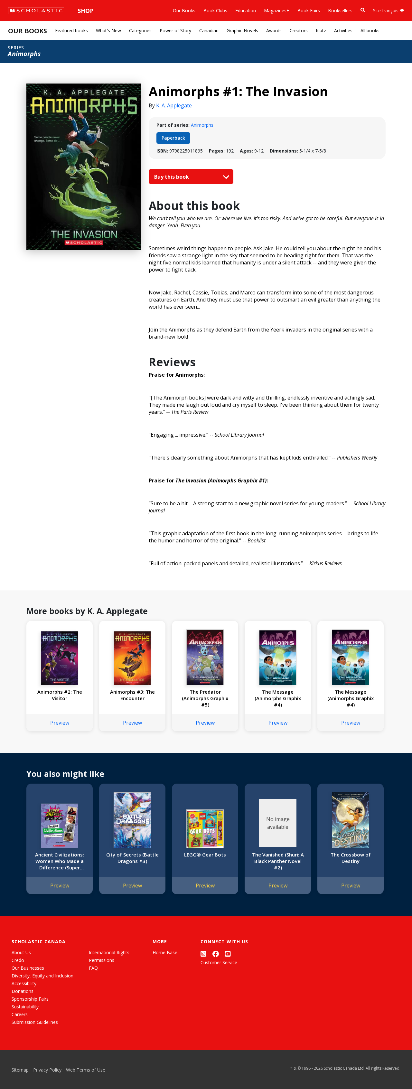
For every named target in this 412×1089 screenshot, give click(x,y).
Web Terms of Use (85, 1070)
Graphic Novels (242, 30)
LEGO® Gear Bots (205, 854)
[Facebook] (215, 953)
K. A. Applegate (174, 105)
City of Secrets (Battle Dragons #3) (132, 857)
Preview (59, 722)
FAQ (93, 968)
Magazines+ (276, 10)
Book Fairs (308, 10)
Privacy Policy (47, 1070)
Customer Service (219, 962)
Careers (20, 1014)
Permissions (101, 960)
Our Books (184, 10)
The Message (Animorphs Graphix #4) (278, 698)
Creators (299, 30)
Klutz (321, 30)
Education (245, 10)
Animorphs (202, 125)
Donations (22, 991)
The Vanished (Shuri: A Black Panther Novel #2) (278, 861)
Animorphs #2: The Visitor (59, 694)
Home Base (165, 952)
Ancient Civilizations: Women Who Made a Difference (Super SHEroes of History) (59, 861)
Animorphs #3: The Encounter (132, 694)
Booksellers (340, 10)
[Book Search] (362, 10)
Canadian (209, 30)
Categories (140, 30)
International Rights (109, 952)
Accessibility (24, 983)
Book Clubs (215, 10)
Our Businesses (28, 968)
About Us (21, 952)
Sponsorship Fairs (30, 999)
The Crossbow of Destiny (351, 857)
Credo (18, 960)
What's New (108, 30)
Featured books (71, 30)
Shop (86, 11)
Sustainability (25, 1007)
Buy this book (172, 176)
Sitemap (20, 1070)
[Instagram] (203, 953)
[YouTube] (228, 953)
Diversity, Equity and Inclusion (42, 976)
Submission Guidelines (35, 1022)
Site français (386, 10)
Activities (343, 30)
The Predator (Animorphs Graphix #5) (205, 698)
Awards (274, 30)
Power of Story (175, 30)
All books (369, 30)
